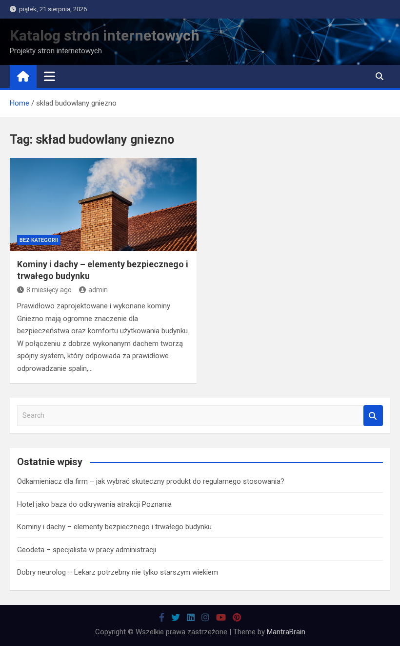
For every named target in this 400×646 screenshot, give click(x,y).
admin (98, 290)
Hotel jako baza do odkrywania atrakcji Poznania (94, 504)
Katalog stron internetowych (105, 35)
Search (373, 415)
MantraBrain (286, 631)
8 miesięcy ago (49, 290)
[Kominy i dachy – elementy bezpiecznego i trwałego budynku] (103, 205)
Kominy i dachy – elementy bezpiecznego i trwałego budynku (114, 526)
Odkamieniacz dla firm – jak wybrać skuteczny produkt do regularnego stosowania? (150, 481)
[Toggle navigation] (49, 76)
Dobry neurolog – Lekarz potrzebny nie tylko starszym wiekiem (117, 572)
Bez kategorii (39, 240)
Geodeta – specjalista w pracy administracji (86, 549)
